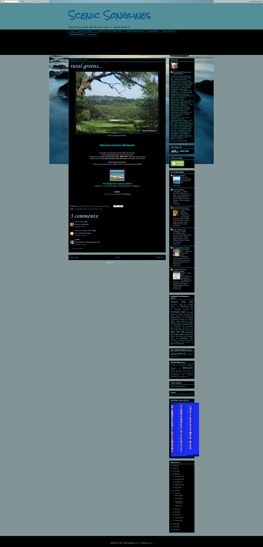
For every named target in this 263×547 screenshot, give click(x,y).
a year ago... (178, 506)
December (178, 476)
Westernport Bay (176, 343)
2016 (175, 474)
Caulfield (173, 365)
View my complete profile (179, 141)
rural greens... (178, 498)
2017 (175, 471)
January (177, 520)
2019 (175, 465)
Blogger (150, 543)
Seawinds (184, 338)
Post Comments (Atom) (121, 262)
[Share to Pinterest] (122, 206)
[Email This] (114, 206)
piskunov (137, 543)
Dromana (175, 312)
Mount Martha (188, 324)
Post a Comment (78, 248)
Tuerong (187, 342)
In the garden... (177, 191)
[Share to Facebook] (120, 206)
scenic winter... (179, 495)
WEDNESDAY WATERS (77, 34)
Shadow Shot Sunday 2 (181, 208)
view (101, 209)
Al (75, 239)
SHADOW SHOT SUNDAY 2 (86, 31)
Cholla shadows (186, 209)
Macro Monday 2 (179, 190)
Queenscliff (176, 354)
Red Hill (84, 209)
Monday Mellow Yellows (181, 248)
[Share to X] (118, 206)
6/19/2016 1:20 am (80, 235)
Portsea (187, 330)
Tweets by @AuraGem (178, 386)
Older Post (160, 257)
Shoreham (174, 340)
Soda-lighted (177, 231)
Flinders (187, 316)
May (176, 509)
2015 (175, 524)
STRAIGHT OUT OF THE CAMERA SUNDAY (110, 31)
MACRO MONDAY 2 (153, 31)
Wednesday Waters (109, 194)
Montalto (190, 323)
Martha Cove (181, 323)
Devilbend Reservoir (182, 310)
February (178, 517)
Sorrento (190, 340)
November (178, 479)
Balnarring (184, 306)
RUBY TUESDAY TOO (169, 31)
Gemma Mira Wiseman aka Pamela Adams (182, 73)
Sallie (103, 186)
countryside (78, 209)
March (177, 515)
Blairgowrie (173, 308)
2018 (175, 468)
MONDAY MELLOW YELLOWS (135, 31)
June (176, 493)
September (178, 484)
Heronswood (182, 317)
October (177, 482)
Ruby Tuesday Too (179, 229)
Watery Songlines (179, 175)
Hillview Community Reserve (182, 318)
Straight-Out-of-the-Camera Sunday (180, 270)
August (177, 487)
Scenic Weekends (93, 209)
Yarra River (182, 376)
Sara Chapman (79, 221)
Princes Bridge (181, 373)
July (176, 490)
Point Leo (188, 328)
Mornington (177, 324)
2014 (175, 527)
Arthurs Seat (178, 302)
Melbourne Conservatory (183, 371)
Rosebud (189, 332)
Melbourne (187, 368)
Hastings (173, 317)
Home (72, 31)
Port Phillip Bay (176, 330)
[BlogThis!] (116, 206)
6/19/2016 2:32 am (80, 244)
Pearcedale (177, 326)
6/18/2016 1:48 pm (80, 226)
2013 (175, 529)
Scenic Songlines (109, 15)
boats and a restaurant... (179, 502)
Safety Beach (179, 334)
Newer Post (74, 257)
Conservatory (181, 365)
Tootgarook (177, 342)
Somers (182, 340)
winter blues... (185, 177)
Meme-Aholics (92, 34)
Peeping (183, 273)
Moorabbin (173, 373)
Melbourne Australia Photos (83, 230)
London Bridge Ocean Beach (182, 320)
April (176, 512)
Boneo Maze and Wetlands (186, 308)
